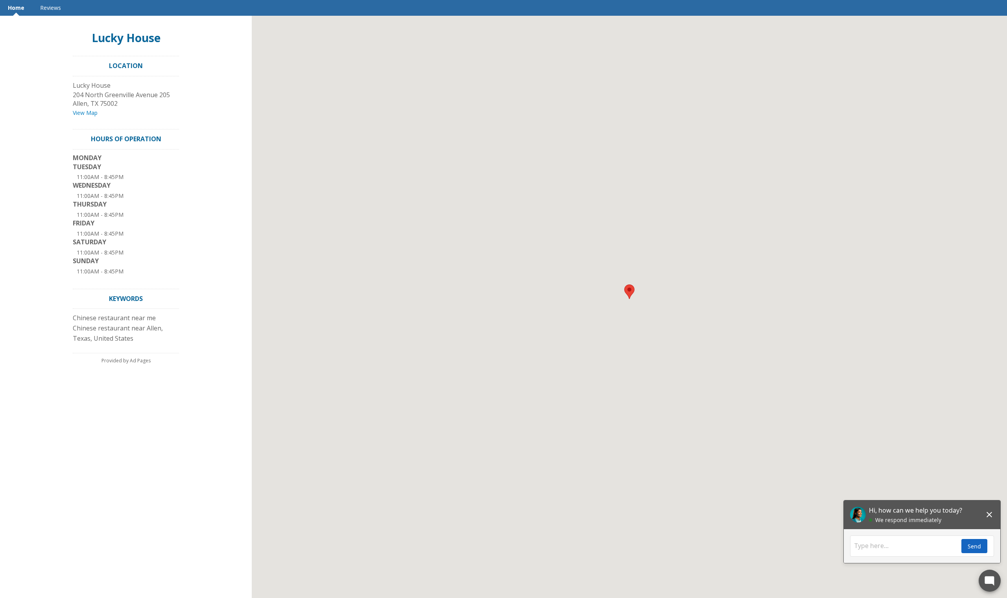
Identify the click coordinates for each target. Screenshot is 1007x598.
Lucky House (126, 37)
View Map (85, 112)
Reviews (50, 7)
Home (16, 7)
